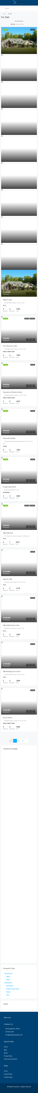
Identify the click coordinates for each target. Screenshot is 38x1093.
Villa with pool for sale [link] (11, 625)
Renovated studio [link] (9, 438)
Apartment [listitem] (9, 986)
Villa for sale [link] (7, 300)
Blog (5, 1050)
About (6, 1053)
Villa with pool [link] (8, 533)
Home (4, 13)
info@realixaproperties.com (14, 1035)
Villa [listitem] (7, 995)
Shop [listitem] (8, 980)
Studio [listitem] (8, 992)
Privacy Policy (8, 1056)
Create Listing (8, 1077)
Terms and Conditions (10, 1059)
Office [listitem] (8, 976)
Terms (6, 1071)
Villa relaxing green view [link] (12, 671)
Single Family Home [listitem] (12, 989)
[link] (19, 40)
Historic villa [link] (7, 579)
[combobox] (21, 24)
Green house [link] (7, 718)
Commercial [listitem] (8, 973)
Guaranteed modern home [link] (12, 392)
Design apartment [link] (9, 487)
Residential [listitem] (8, 983)
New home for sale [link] (10, 346)
